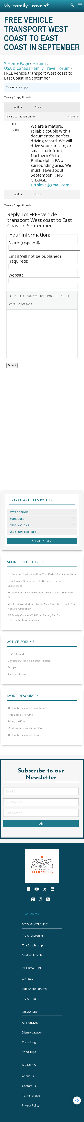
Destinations (19, 525)
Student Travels (32, 955)
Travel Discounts (33, 935)
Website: (17, 275)
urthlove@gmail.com (50, 185)
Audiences (17, 519)
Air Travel (28, 979)
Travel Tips (29, 998)
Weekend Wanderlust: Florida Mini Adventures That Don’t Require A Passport (42, 606)
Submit (12, 365)
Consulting (29, 1042)
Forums (39, 63)
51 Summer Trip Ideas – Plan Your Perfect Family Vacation (42, 574)
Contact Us (29, 1086)
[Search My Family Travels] (72, 6)
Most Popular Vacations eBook (26, 728)
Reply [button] (35, 116)
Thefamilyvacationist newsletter (27, 708)
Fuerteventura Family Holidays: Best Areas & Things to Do (40, 595)
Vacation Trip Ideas (24, 532)
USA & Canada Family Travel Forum (37, 68)
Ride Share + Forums (20, 715)
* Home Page (16, 63)
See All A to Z (42, 541)
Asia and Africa (17, 674)
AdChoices (32, 914)
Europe (12, 667)
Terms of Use (31, 1096)
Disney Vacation (32, 1032)
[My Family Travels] (42, 866)
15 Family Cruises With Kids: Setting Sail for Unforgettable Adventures (34, 618)
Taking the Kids (16, 721)
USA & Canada (16, 654)
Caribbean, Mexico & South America (29, 661)
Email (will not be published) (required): (35, 259)
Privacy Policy (30, 1105)
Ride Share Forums (34, 989)
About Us (28, 1076)
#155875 (73, 116)
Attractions (19, 512)
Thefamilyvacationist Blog (23, 735)
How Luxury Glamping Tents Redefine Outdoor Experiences (36, 583)
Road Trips (29, 1052)
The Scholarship (32, 945)
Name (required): (24, 242)
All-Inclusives (30, 1023)
